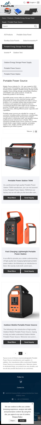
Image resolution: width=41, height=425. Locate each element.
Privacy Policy (17, 417)
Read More (12, 198)
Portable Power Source (12, 68)
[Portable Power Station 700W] (21, 175)
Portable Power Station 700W (20, 181)
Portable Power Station (12, 74)
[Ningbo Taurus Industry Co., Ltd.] (7, 6)
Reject (13, 420)
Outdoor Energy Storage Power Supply (18, 62)
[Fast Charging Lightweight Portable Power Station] (21, 246)
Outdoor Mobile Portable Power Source (20, 325)
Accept (22, 420)
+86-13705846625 (23, 399)
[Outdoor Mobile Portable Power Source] (21, 320)
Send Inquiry (29, 198)
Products (10, 18)
